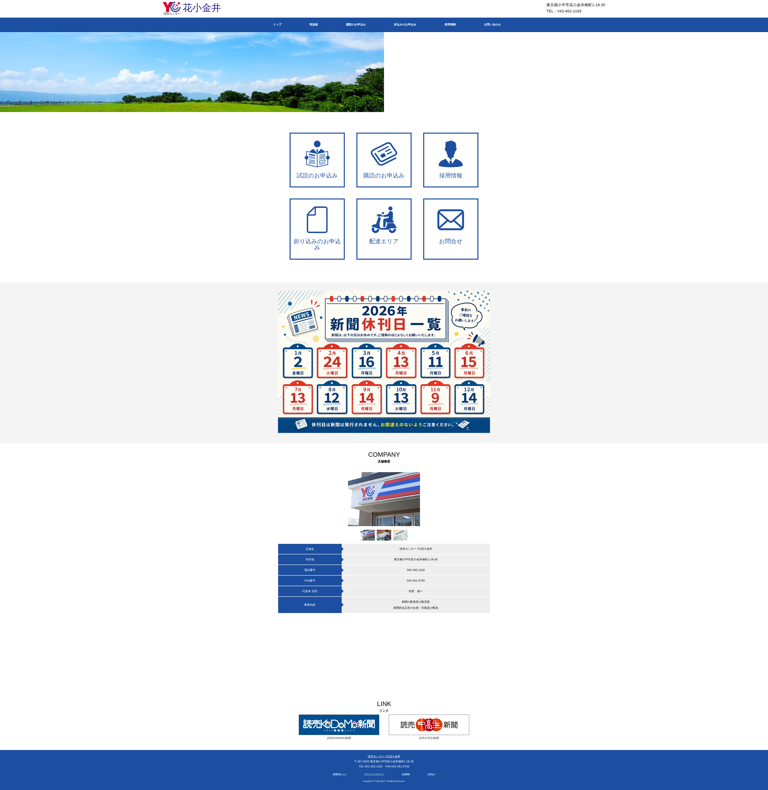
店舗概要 (406, 774)
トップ (277, 24)
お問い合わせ (492, 24)
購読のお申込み (356, 24)
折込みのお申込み (405, 24)
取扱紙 (314, 24)
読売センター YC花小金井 (384, 756)
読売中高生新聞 (429, 738)
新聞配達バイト (340, 774)
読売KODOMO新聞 (339, 738)
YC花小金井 (379, 781)
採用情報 (450, 24)
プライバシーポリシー (374, 774)
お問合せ (431, 774)
